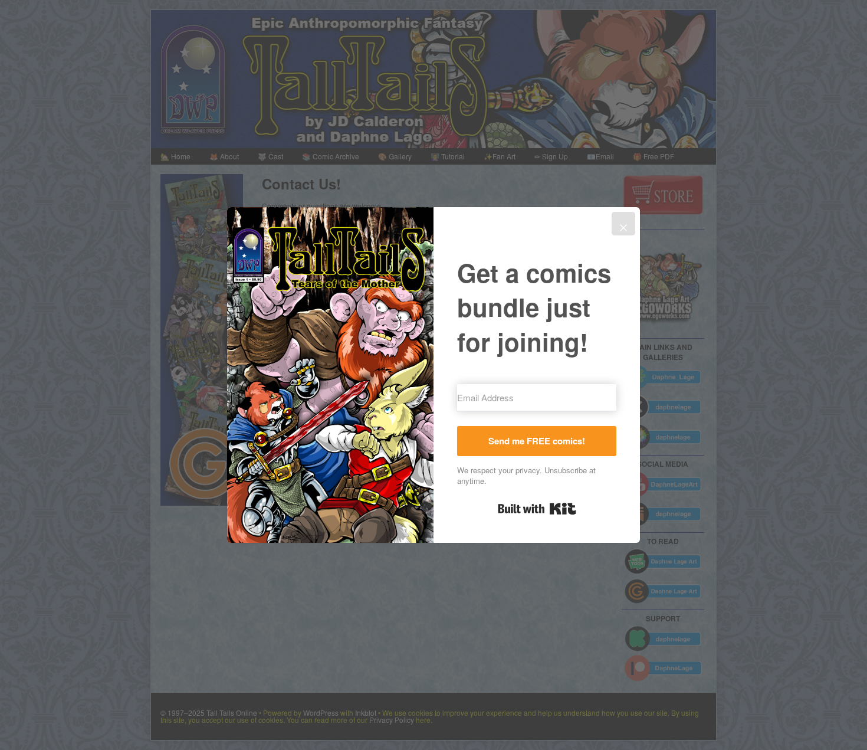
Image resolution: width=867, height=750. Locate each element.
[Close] (623, 223)
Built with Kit (537, 508)
